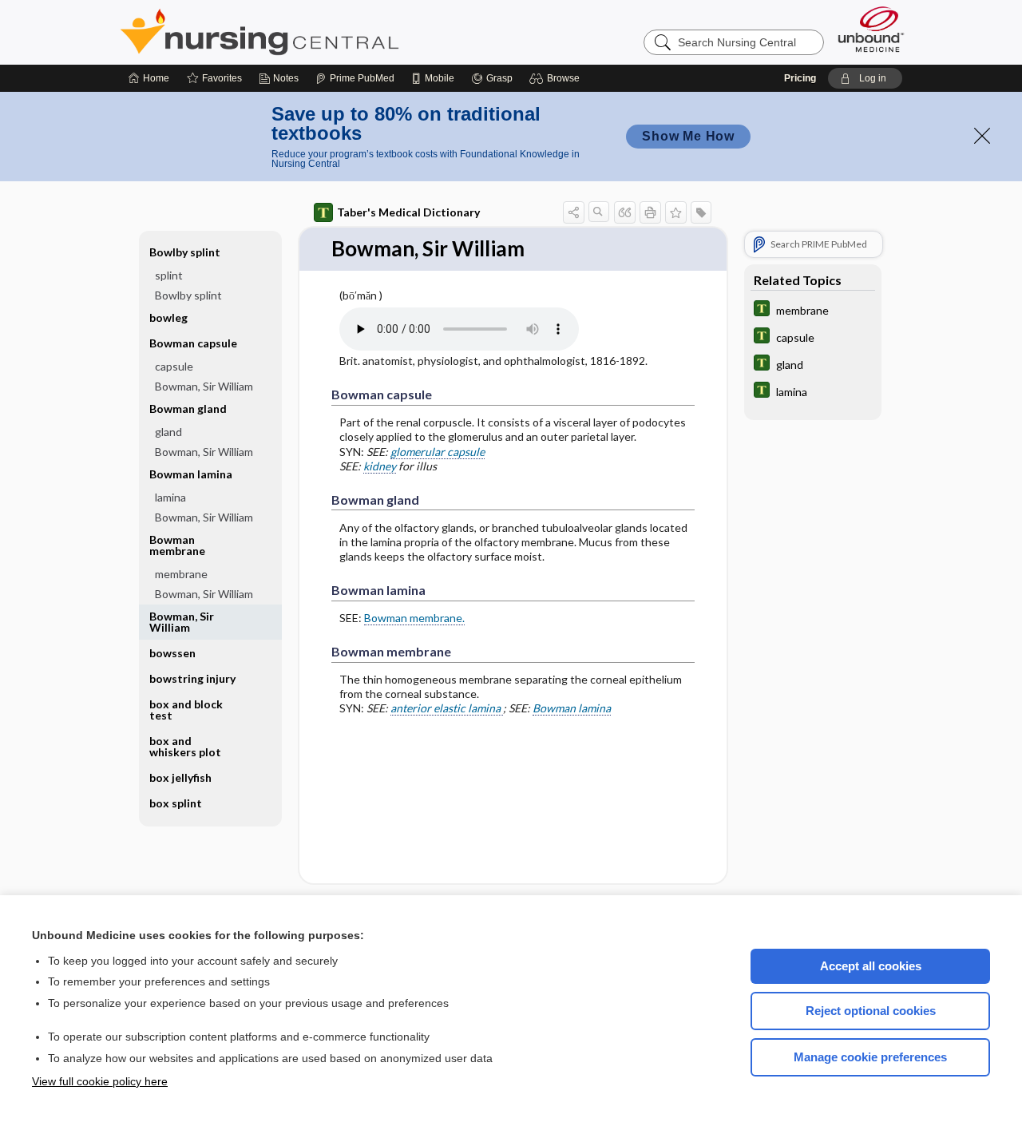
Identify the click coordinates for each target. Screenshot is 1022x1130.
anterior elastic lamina (446, 708)
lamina (170, 497)
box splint (175, 803)
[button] (556, 78)
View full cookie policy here (100, 1081)
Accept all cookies (870, 966)
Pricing (800, 78)
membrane (181, 574)
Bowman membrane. (414, 617)
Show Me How (688, 136)
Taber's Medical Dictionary (408, 212)
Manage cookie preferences (870, 1057)
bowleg (168, 317)
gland (168, 431)
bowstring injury (192, 678)
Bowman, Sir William (204, 386)
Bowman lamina (572, 708)
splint (169, 275)
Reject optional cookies (871, 1010)
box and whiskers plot (185, 746)
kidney (379, 466)
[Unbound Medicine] (871, 29)
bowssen (172, 653)
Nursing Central (319, 32)
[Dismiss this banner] (982, 136)
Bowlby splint (188, 295)
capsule (174, 366)
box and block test (186, 709)
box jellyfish (180, 777)
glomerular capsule (437, 451)
